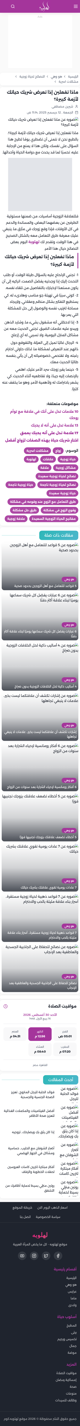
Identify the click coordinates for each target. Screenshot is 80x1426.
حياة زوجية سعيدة (62, 493)
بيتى (74, 1332)
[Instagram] (34, 1256)
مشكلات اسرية (37, 451)
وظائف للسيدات (66, 1400)
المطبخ (72, 1325)
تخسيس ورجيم (67, 1339)
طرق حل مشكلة (24, 510)
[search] (13, 6)
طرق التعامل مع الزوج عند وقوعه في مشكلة (43, 502)
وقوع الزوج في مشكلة (59, 510)
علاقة (44, 468)
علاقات (48, 459)
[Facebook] (58, 1256)
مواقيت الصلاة (66, 1373)
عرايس (72, 1291)
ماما (74, 1298)
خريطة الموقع (22, 1207)
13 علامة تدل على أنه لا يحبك (54, 425)
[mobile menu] (75, 6)
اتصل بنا (25, 1217)
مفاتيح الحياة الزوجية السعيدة (54, 519)
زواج (58, 451)
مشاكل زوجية (66, 468)
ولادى (72, 1305)
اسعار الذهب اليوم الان (52, 1207)
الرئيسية (71, 1278)
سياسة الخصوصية (48, 1217)
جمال (73, 1346)
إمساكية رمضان (66, 1380)
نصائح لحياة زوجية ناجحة (58, 485)
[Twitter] (46, 1256)
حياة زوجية (68, 459)
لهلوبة (33, 242)
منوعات (71, 1393)
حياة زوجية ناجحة (20, 485)
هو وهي (71, 1285)
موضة (72, 1353)
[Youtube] (22, 1256)
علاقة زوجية (16, 519)
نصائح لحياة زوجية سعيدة (57, 476)
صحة (73, 1387)
